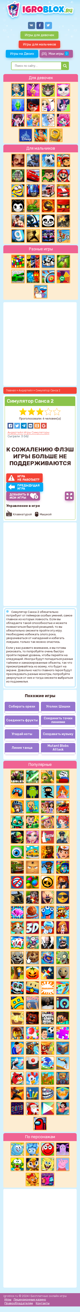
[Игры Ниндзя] (47, 792)
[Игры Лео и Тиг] (32, 1164)
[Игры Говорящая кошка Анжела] (63, 90)
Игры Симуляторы (36, 432)
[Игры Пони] (63, 105)
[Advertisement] (40, 1237)
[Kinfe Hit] (47, 973)
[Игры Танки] (33, 206)
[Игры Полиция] (63, 837)
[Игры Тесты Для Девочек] (47, 807)
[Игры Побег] (47, 927)
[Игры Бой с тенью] (33, 236)
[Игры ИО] (63, 1003)
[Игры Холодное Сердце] (48, 120)
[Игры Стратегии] (47, 852)
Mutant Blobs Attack (58, 747)
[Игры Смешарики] (17, 1149)
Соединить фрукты (22, 720)
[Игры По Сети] (63, 1078)
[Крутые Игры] (63, 897)
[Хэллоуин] (32, 973)
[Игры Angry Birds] (17, 1078)
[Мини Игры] (17, 792)
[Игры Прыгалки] (63, 1063)
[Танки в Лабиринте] (18, 276)
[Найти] (65, 66)
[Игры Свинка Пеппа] (63, 1164)
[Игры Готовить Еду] (41, 135)
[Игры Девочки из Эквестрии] (63, 120)
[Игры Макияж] (32, 837)
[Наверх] (70, 1302)
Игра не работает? (28, 478)
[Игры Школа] (32, 852)
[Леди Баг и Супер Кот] (33, 105)
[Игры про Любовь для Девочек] (17, 1048)
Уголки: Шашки (58, 706)
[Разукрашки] (63, 988)
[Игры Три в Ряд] (17, 912)
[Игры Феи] (63, 822)
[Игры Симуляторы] (47, 1078)
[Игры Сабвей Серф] (63, 160)
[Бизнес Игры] (32, 822)
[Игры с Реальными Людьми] (32, 867)
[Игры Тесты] (47, 837)
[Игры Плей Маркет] (47, 1108)
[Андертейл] (48, 221)
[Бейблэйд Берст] (47, 958)
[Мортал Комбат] (48, 206)
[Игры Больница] (63, 852)
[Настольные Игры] (63, 777)
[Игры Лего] (17, 1033)
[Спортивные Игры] (48, 276)
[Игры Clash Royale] (63, 942)
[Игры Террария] (47, 867)
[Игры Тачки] (33, 175)
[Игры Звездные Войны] (32, 777)
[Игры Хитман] (47, 942)
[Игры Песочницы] (63, 1093)
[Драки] (18, 221)
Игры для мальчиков (39, 44)
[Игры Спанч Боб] (47, 1164)
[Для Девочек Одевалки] (47, 1179)
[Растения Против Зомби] (63, 958)
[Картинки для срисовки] (48, 105)
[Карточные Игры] (17, 942)
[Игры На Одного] (63, 1108)
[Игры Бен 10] (48, 175)
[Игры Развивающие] (32, 807)
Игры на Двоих (22, 53)
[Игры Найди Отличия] (17, 852)
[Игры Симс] (18, 105)
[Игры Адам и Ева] (56, 135)
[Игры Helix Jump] (32, 1063)
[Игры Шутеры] (33, 160)
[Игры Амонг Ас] (40, 1123)
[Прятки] (17, 973)
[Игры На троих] (33, 261)
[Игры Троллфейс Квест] (47, 1093)
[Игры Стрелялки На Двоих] (17, 897)
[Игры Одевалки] (33, 120)
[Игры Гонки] (63, 191)
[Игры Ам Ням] (17, 1164)
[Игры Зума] (63, 867)
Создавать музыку (58, 734)
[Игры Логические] (18, 90)
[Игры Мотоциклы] (63, 236)
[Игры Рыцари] (17, 807)
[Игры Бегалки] (47, 1063)
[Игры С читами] (17, 1018)
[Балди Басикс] (63, 973)
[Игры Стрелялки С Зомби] (32, 897)
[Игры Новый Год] (32, 1108)
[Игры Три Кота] (32, 1179)
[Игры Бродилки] (47, 1048)
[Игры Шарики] (32, 1033)
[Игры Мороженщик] (47, 897)
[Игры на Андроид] (32, 792)
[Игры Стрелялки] (17, 1093)
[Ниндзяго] (63, 206)
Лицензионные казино (30, 1299)
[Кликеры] (32, 958)
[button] (10, 426)
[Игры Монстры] (47, 912)
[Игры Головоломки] (18, 261)
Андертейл (15, 432)
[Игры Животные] (17, 927)
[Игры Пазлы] (63, 1033)
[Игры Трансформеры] (33, 191)
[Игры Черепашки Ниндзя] (17, 837)
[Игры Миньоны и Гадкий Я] (18, 191)
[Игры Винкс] (63, 792)
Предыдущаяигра (28, 487)
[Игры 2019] (17, 1108)
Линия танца (22, 748)
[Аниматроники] (17, 988)
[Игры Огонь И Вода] (33, 276)
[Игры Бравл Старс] (47, 882)
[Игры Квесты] (63, 1048)
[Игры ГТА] (47, 1018)
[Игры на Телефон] (17, 882)
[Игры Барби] (47, 822)
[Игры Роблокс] (17, 777)
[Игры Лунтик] (63, 1149)
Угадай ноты (22, 734)
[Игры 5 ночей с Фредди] (32, 1018)
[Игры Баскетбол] (32, 912)
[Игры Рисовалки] (32, 1093)
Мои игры (58, 53)
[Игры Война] (47, 777)
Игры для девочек (39, 35)
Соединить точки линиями (58, 720)
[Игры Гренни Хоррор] (47, 1003)
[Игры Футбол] (48, 160)
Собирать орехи (22, 706)
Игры (7, 1299)
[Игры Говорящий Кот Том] (48, 90)
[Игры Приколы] (32, 942)
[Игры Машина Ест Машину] (17, 867)
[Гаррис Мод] (18, 236)
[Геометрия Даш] (17, 1003)
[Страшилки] (17, 958)
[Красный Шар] (47, 1149)
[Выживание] (63, 261)
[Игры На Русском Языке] (41, 291)
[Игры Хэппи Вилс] (32, 1003)
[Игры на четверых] (48, 261)
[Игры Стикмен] (33, 221)
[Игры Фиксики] (32, 1149)
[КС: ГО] (63, 221)
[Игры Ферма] (32, 1078)
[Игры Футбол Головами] (47, 1033)
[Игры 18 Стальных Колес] (48, 191)
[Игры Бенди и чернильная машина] (18, 206)
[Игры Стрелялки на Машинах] (63, 807)
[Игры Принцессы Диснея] (25, 135)
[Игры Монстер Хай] (18, 120)
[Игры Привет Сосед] (18, 160)
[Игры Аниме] (63, 927)
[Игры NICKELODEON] (47, 988)
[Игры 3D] (32, 927)
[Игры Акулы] (17, 1063)
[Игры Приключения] (32, 1048)
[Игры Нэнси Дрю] (63, 882)
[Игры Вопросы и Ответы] (63, 276)
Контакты (43, 1303)
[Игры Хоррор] (48, 236)
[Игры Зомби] (17, 822)
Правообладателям (18, 1303)
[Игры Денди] (63, 912)
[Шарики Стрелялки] (32, 882)
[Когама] (32, 988)
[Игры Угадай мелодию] (33, 90)
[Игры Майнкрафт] (63, 1018)
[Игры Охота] (18, 175)
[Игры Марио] (63, 175)
